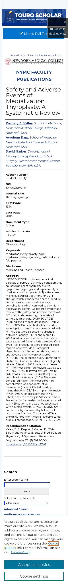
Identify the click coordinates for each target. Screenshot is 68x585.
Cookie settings (34, 576)
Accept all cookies (34, 564)
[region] (34, 550)
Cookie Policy (20, 552)
